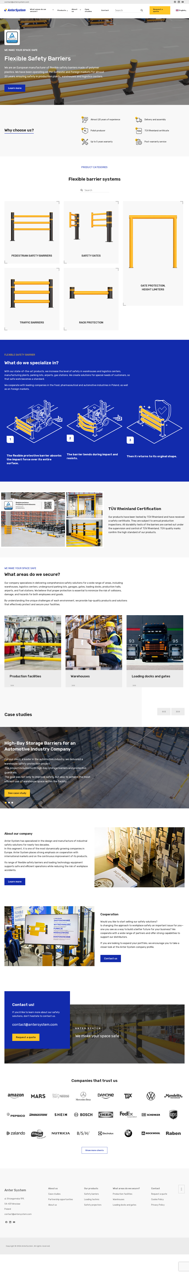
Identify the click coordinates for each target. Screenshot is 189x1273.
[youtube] (14, 1222)
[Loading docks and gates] (155, 644)
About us (74, 10)
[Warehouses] (94, 644)
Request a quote (158, 10)
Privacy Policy (158, 1205)
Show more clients (94, 1150)
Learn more (15, 88)
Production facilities (122, 1194)
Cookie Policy (157, 1199)
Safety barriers (91, 1194)
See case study (17, 788)
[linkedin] (10, 1222)
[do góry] (181, 1189)
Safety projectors (92, 1205)
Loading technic (91, 1199)
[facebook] (6, 1222)
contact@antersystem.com (16, 2)
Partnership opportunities (60, 1199)
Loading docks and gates (124, 1205)
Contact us (110, 958)
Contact (105, 10)
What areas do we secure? (38, 10)
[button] (164, 711)
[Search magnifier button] (142, 10)
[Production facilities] (32, 644)
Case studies (88, 10)
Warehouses (118, 1199)
